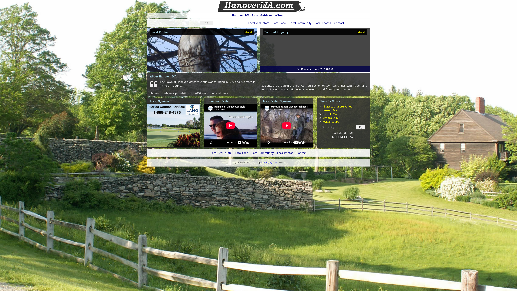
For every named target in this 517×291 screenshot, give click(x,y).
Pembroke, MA (331, 118)
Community (300, 23)
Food (279, 23)
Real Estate (258, 23)
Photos (323, 23)
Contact (339, 23)
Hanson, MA (329, 110)
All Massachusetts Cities (337, 106)
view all (248, 32)
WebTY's (268, 163)
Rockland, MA (330, 121)
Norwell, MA (329, 114)
